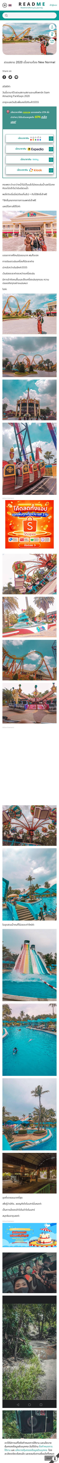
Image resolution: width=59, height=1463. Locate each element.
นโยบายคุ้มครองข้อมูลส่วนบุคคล (31, 1450)
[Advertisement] (29, 768)
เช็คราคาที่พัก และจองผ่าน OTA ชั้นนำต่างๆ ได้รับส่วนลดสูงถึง (29, 117)
